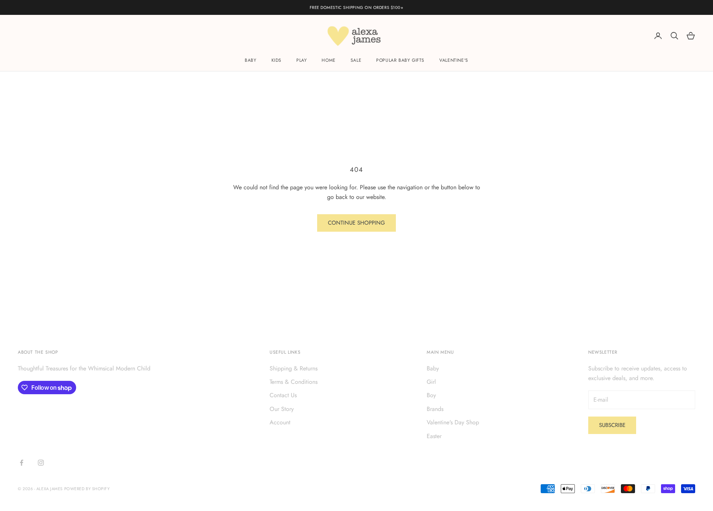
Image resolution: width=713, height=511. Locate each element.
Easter (434, 436)
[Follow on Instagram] (41, 462)
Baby (250, 60)
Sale (356, 60)
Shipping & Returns (294, 368)
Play (301, 60)
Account (280, 422)
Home (328, 60)
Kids (276, 60)
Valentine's (453, 60)
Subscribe (612, 425)
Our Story (282, 409)
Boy (431, 395)
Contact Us (283, 395)
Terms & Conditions (294, 381)
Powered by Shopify (87, 489)
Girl (431, 381)
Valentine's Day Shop (453, 422)
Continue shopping (356, 223)
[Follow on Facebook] (21, 462)
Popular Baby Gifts (400, 60)
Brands (435, 409)
